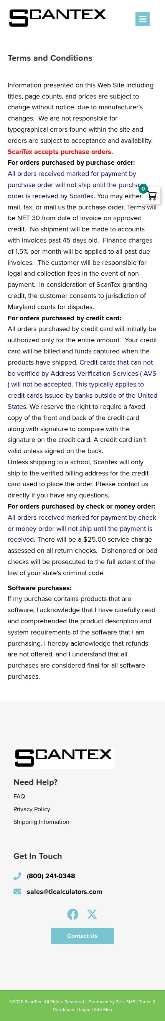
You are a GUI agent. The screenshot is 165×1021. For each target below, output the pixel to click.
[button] (73, 914)
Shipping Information (41, 822)
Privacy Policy (31, 809)
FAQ (19, 796)
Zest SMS (125, 1001)
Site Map (103, 1009)
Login (85, 1009)
